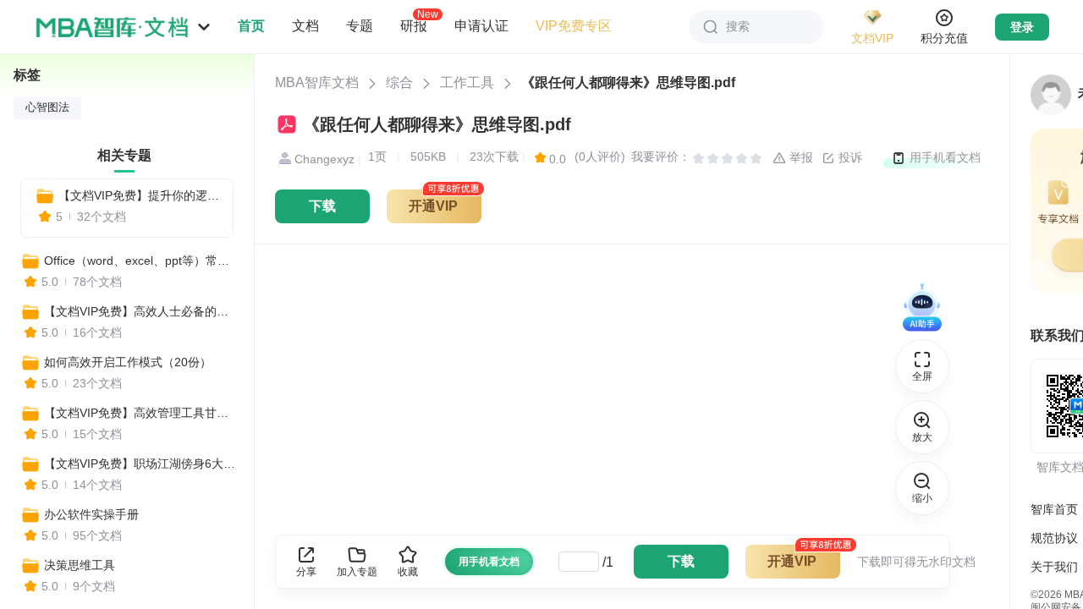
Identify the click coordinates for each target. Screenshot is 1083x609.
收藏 (408, 572)
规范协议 (1054, 538)
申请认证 (481, 26)
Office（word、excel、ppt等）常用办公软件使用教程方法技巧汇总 (141, 260)
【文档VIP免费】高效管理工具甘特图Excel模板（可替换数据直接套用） (141, 413)
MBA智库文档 (317, 82)
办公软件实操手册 (91, 514)
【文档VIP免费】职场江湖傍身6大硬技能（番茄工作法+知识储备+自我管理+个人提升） (141, 463)
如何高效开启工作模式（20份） (128, 362)
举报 (799, 157)
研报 (413, 25)
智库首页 (1054, 509)
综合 (399, 82)
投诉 (848, 157)
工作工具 (467, 82)
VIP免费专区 (574, 26)
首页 (251, 26)
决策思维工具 (79, 565)
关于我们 (1054, 566)
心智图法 (47, 107)
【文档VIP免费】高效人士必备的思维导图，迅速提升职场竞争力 (141, 311)
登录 (1022, 27)
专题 (359, 26)
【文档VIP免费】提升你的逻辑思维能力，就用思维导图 (138, 195)
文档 (305, 26)
